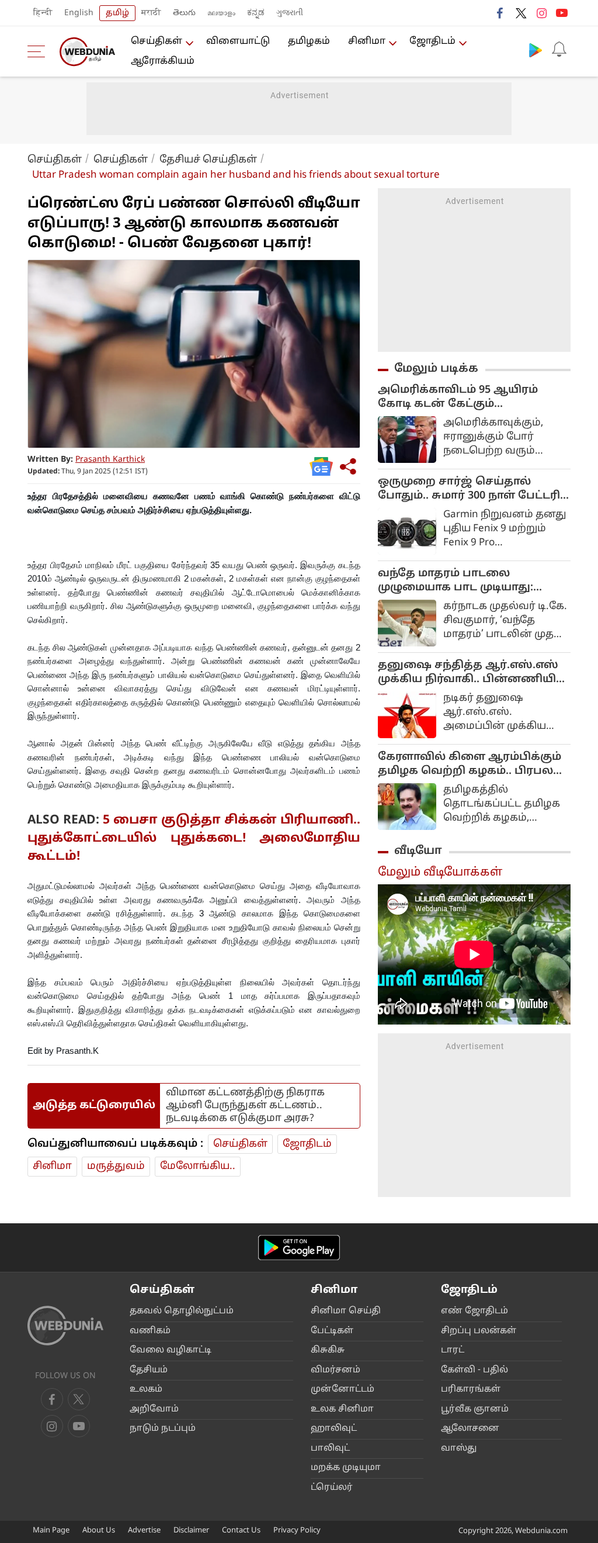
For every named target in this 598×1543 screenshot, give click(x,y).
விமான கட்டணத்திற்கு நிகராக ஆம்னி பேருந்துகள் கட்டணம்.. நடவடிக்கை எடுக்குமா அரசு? (245, 1106)
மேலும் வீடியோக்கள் (440, 873)
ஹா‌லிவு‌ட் (334, 1428)
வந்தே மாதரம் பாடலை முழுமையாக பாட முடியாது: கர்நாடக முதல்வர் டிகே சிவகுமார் (474, 581)
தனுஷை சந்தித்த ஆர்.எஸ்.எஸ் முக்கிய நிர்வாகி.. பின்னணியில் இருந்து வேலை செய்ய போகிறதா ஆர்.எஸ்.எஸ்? (472, 673)
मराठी (151, 13)
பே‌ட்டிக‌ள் (332, 1331)
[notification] (559, 49)
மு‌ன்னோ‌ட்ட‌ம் (342, 1389)
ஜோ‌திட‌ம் (432, 41)
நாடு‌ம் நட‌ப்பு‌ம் (163, 1428)
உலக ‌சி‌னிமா (342, 1409)
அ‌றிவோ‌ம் (154, 1409)
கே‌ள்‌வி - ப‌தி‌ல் (474, 1370)
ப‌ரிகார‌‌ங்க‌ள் (470, 1389)
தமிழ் (117, 13)
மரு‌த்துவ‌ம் (116, 1166)
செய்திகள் (156, 41)
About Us (98, 1530)
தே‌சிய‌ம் (149, 1370)
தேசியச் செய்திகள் (208, 160)
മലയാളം (221, 13)
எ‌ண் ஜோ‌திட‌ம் (474, 1311)
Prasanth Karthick (110, 460)
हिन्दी (43, 13)
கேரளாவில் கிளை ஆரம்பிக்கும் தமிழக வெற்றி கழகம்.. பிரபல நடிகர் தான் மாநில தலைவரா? (469, 764)
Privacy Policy (297, 1530)
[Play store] (535, 49)
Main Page (51, 1530)
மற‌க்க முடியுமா (346, 1467)
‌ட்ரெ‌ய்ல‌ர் (332, 1487)
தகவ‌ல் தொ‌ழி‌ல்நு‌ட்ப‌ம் (182, 1311)
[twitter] (521, 13)
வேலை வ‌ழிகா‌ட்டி (170, 1350)
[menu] (39, 51)
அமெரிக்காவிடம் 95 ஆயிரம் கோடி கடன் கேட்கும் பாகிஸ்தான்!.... (458, 397)
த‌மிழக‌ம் (309, 41)
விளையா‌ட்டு (238, 41)
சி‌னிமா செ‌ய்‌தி (346, 1311)
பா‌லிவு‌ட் (330, 1448)
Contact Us (241, 1530)
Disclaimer (191, 1530)
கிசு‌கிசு (328, 1350)
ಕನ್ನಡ (256, 13)
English (78, 13)
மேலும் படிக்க (436, 369)
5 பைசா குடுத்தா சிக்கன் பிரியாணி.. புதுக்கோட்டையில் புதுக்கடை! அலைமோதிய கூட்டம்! (193, 838)
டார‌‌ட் (452, 1350)
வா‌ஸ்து (459, 1448)
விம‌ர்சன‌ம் (335, 1370)
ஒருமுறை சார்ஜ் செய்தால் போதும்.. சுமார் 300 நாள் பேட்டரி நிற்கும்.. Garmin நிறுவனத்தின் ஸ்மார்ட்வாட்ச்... (469, 489)
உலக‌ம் (146, 1389)
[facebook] (500, 13)
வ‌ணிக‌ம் (150, 1331)
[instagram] (541, 13)
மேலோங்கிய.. (197, 1166)
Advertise (144, 1530)
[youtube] (562, 13)
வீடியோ (418, 851)
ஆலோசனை (470, 1428)
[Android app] (299, 1247)
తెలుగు (184, 13)
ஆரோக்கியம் (162, 61)
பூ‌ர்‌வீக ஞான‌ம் (475, 1409)
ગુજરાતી (289, 13)
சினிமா (366, 41)
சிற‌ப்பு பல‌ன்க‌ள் (478, 1331)
